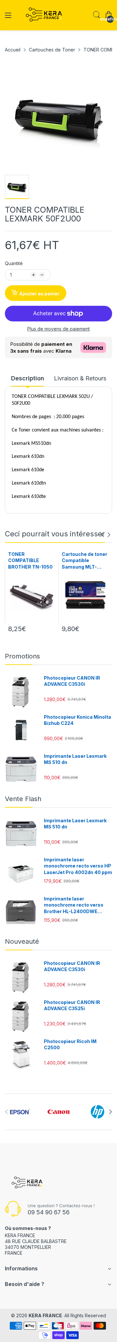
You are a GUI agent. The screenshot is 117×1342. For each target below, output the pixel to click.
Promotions (22, 656)
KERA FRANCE (45, 1315)
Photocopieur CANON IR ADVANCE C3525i (72, 1005)
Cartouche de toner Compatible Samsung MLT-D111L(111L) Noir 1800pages (84, 560)
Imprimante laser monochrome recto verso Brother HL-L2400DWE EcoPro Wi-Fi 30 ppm (73, 905)
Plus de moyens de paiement (58, 329)
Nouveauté (22, 941)
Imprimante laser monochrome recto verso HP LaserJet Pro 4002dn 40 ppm (78, 866)
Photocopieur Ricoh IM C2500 (70, 1044)
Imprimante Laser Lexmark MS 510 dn (75, 759)
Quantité (14, 263)
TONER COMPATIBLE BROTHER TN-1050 (30, 560)
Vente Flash (23, 799)
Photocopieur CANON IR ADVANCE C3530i (72, 681)
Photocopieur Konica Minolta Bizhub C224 (77, 720)
